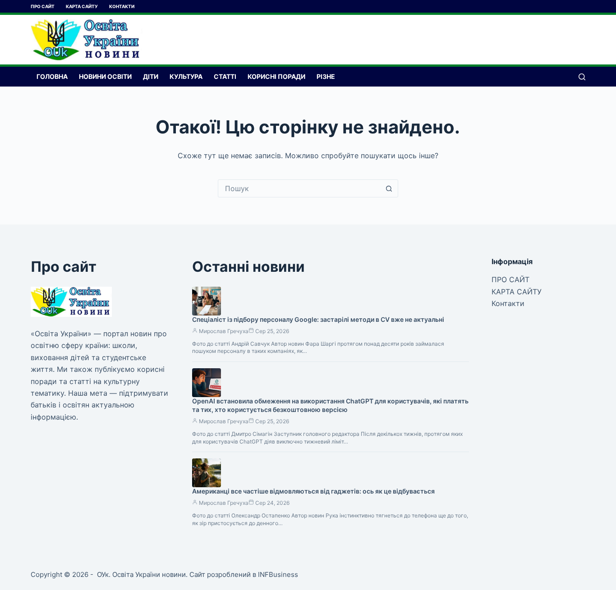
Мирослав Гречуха (223, 331)
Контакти (121, 6)
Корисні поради (276, 76)
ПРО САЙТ (43, 6)
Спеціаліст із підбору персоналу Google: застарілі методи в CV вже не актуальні (318, 319)
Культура (186, 76)
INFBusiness (278, 574)
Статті (225, 76)
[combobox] (299, 188)
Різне (326, 76)
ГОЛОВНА (52, 76)
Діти (150, 76)
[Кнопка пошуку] (389, 188)
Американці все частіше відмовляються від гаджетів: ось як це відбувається (313, 491)
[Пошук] (582, 76)
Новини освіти (105, 76)
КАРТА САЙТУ (82, 6)
